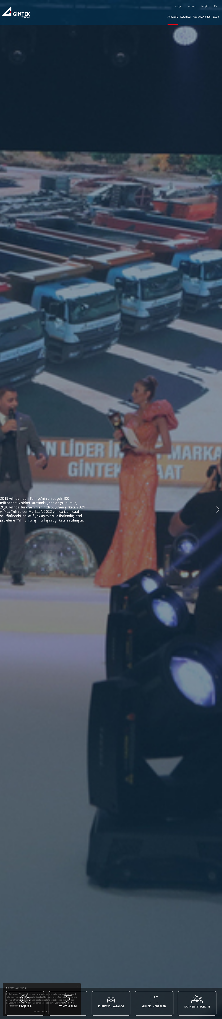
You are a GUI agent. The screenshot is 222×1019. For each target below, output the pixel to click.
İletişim (205, 6)
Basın (216, 17)
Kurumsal (185, 17)
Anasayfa (173, 17)
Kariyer (178, 6)
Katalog (192, 6)
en (215, 6)
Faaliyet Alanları (202, 17)
